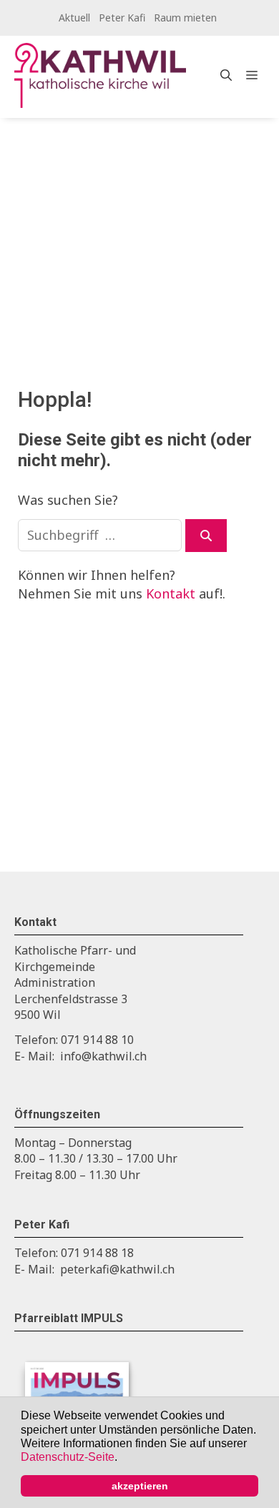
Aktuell (74, 17)
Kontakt (170, 593)
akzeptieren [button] (140, 1486)
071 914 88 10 (97, 1040)
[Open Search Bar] (226, 75)
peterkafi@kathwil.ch (117, 1269)
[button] (122, 1459)
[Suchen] (206, 535)
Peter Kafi (122, 17)
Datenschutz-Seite (67, 1457)
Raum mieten (185, 17)
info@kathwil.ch (103, 1056)
